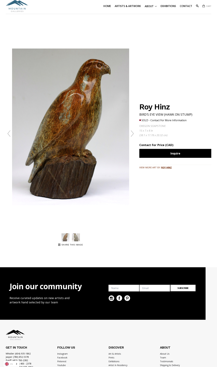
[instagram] (111, 298)
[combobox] (11, 364)
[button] (151, 6)
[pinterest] (127, 298)
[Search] (197, 6)
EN (11, 364)
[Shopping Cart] (203, 5)
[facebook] (119, 298)
